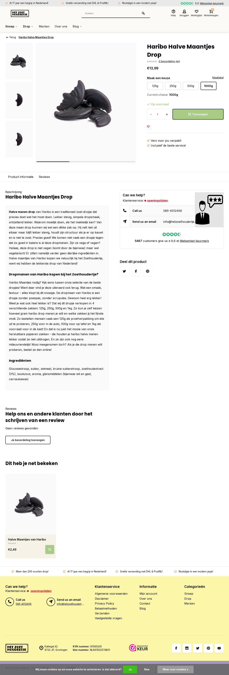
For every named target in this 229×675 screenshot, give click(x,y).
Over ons (61, 26)
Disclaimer (102, 598)
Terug (12, 37)
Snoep (9, 26)
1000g (208, 86)
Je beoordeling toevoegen (28, 440)
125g (155, 86)
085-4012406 (172, 211)
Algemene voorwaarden (111, 593)
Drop (26, 26)
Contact (145, 603)
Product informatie (20, 177)
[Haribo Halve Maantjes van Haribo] (30, 504)
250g (173, 86)
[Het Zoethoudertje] (32, 13)
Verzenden (102, 613)
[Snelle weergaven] (49, 549)
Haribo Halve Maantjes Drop (36, 37)
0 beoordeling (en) (169, 61)
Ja (130, 669)
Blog (76, 26)
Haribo (41, 258)
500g (190, 86)
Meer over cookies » (175, 669)
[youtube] (219, 648)
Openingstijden (157, 200)
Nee (146, 669)
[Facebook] (176, 648)
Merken (44, 26)
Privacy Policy (104, 603)
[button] (129, 103)
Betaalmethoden (106, 608)
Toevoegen (200, 114)
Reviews (44, 177)
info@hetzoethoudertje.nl (180, 221)
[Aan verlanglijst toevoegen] (149, 127)
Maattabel (218, 77)
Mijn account (148, 593)
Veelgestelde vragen (108, 618)
